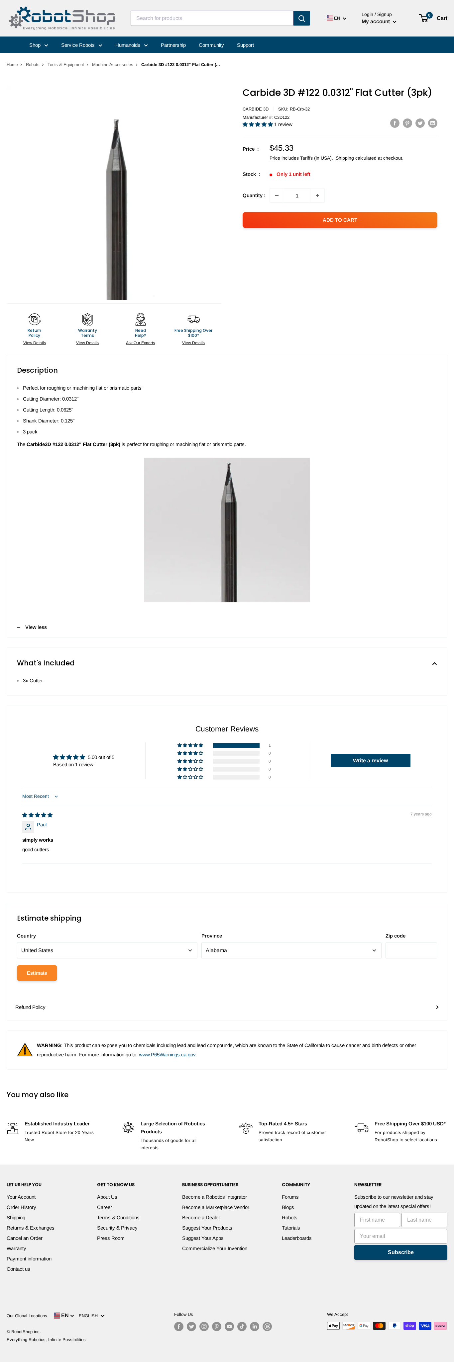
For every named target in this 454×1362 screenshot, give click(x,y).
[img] (37, 815)
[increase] (317, 195)
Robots (33, 64)
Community (211, 45)
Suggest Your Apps (203, 1238)
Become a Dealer (201, 1217)
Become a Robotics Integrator (214, 1197)
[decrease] (277, 195)
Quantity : (254, 195)
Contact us (18, 1269)
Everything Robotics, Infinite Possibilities (46, 1339)
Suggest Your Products (207, 1228)
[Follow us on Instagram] (204, 1326)
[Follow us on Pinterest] (216, 1326)
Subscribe (401, 1252)
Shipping (16, 1217)
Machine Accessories (112, 64)
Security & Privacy (117, 1228)
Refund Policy (30, 1007)
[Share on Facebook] (394, 123)
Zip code (395, 936)
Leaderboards (297, 1238)
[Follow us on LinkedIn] (254, 1326)
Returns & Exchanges (31, 1228)
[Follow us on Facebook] (178, 1326)
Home (12, 64)
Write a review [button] (370, 760)
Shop (35, 45)
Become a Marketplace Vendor (215, 1207)
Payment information (29, 1258)
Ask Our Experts (140, 342)
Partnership (173, 45)
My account (376, 21)
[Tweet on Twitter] (420, 123)
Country (26, 936)
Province (211, 936)
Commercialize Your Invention (214, 1248)
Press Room (111, 1238)
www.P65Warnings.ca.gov (167, 1054)
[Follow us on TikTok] (242, 1326)
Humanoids (128, 45)
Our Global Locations (27, 1315)
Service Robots (78, 45)
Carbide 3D (256, 109)
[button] (258, 124)
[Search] (301, 18)
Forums (290, 1197)
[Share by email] (432, 123)
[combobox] (212, 18)
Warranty (16, 1248)
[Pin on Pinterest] (407, 123)
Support (245, 45)
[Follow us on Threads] (267, 1326)
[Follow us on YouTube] (229, 1326)
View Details (34, 342)
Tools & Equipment (66, 64)
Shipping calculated (356, 158)
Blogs (288, 1207)
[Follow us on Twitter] (191, 1326)
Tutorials (291, 1228)
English (89, 1315)
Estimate (37, 973)
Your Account (21, 1197)
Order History (21, 1207)
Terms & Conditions (118, 1217)
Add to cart (340, 220)
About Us (107, 1197)
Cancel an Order (25, 1238)
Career (104, 1207)
